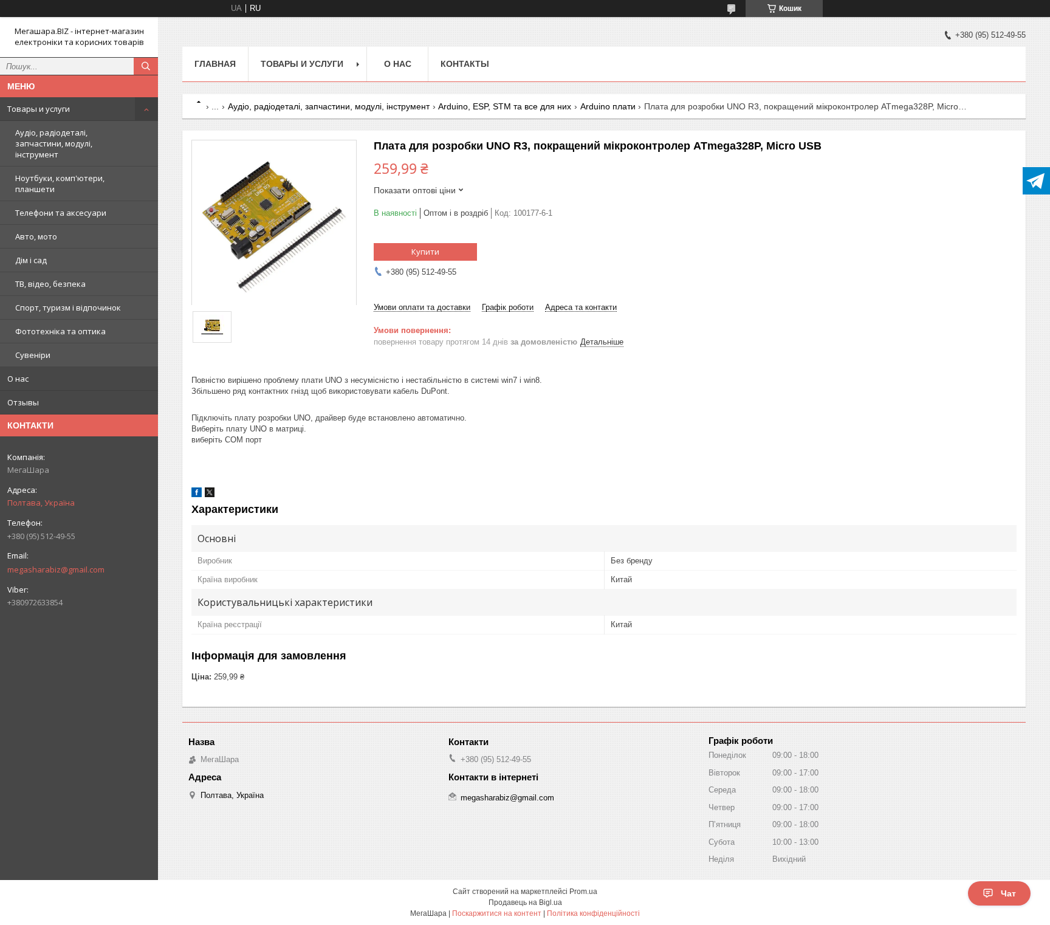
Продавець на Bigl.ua (525, 902)
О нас (18, 378)
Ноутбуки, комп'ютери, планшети (60, 183)
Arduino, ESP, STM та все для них (504, 106)
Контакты (465, 64)
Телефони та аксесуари (60, 212)
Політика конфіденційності (593, 913)
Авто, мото (36, 236)
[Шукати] (146, 66)
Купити (425, 251)
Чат (1008, 893)
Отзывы (23, 402)
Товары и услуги (38, 108)
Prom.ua (583, 891)
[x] (209, 494)
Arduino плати (608, 106)
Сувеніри (32, 354)
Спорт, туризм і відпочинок (68, 307)
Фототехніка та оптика (60, 331)
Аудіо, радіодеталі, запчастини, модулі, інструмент (53, 143)
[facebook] (196, 494)
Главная (215, 64)
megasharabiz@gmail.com (56, 569)
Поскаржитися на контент (496, 913)
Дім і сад (31, 260)
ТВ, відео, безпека (50, 283)
